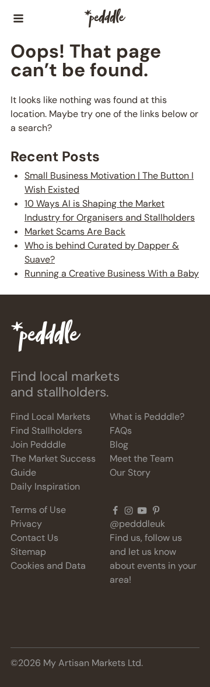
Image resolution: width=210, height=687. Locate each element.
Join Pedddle (38, 444)
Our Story (130, 472)
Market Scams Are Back (74, 231)
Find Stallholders (46, 430)
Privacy (26, 524)
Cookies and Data (48, 565)
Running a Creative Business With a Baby (111, 273)
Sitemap (28, 552)
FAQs (121, 430)
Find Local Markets (50, 416)
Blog (119, 444)
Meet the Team (141, 458)
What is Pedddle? (147, 416)
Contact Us (34, 538)
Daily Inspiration (45, 486)
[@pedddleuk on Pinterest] (156, 510)
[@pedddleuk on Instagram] (128, 510)
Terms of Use (38, 510)
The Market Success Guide (53, 465)
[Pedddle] (105, 18)
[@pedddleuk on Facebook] (115, 510)
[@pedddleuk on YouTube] (142, 510)
